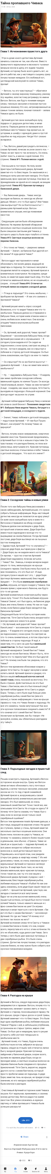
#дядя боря (29, 1152)
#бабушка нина (28, 1149)
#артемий (16, 1149)
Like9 (25, 1120)
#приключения (20, 1145)
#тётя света (41, 1149)
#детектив (33, 1145)
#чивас (20, 1152)
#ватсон (8, 1149)
